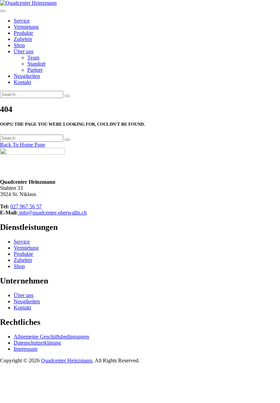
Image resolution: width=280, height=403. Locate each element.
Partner (35, 70)
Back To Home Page (22, 145)
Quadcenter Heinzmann (66, 360)
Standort (36, 64)
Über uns (23, 51)
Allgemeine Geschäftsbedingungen (51, 336)
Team (33, 57)
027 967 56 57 (26, 206)
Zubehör (23, 39)
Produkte (23, 33)
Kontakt (22, 82)
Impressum (25, 349)
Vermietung (26, 27)
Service (22, 21)
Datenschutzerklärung (37, 343)
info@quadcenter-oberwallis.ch (52, 213)
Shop (19, 45)
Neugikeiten (27, 76)
